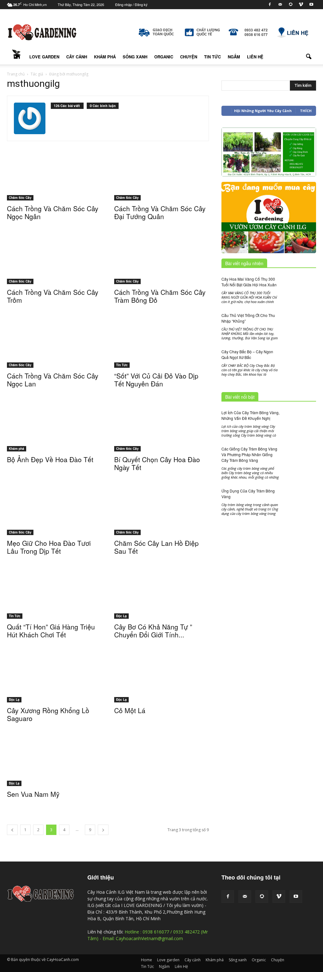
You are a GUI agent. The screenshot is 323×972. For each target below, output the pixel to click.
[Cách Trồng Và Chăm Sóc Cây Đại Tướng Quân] (161, 177)
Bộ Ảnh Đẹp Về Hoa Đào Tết (50, 459)
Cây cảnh (76, 57)
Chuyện (188, 57)
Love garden (44, 57)
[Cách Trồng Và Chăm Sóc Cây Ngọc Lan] (54, 344)
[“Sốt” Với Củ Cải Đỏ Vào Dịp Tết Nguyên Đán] (161, 346)
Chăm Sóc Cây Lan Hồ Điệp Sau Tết (156, 547)
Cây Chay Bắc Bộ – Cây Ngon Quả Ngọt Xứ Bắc (247, 354)
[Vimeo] (301, 4)
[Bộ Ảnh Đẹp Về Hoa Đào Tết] (54, 430)
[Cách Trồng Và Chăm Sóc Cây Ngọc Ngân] (54, 177)
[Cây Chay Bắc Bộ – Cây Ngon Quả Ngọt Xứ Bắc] (300, 360)
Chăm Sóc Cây (20, 197)
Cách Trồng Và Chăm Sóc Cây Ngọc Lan (52, 379)
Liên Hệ (255, 57)
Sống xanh (135, 57)
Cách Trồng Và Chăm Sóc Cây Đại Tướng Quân (160, 212)
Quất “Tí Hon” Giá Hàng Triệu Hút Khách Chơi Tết (51, 630)
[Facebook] (269, 4)
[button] (308, 56)
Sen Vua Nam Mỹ (33, 794)
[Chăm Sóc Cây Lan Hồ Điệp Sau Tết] (161, 513)
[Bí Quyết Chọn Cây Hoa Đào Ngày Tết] (161, 430)
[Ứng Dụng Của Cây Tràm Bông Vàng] (300, 509)
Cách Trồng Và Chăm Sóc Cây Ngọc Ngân (52, 212)
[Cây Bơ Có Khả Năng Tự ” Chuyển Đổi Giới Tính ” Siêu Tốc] (161, 597)
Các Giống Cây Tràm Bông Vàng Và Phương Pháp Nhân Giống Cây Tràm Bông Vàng (249, 454)
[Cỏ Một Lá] (161, 681)
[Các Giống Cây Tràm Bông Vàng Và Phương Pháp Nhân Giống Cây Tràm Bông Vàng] (300, 458)
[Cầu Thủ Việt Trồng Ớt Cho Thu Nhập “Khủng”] (300, 324)
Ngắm (234, 57)
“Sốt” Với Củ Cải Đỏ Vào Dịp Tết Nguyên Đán (156, 379)
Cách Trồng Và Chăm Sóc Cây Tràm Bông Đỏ (160, 296)
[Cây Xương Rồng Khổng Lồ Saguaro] (54, 681)
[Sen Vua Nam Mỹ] (54, 764)
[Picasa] (290, 4)
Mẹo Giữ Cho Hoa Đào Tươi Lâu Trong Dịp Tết (49, 547)
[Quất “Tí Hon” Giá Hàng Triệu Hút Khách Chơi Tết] (54, 597)
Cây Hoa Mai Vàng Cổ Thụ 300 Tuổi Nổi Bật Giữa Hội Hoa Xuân (249, 281)
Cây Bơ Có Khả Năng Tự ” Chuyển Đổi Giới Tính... (153, 630)
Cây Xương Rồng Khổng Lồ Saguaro (48, 714)
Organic (163, 57)
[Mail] (280, 4)
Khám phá (105, 57)
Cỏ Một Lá (129, 710)
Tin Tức (212, 57)
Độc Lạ (121, 616)
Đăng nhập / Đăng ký (131, 4)
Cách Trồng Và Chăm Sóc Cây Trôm (52, 296)
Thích (306, 110)
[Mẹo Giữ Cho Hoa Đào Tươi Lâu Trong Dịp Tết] (54, 513)
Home (16, 56)
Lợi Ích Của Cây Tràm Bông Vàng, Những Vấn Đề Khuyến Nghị (250, 415)
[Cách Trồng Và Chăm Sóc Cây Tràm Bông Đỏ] (161, 260)
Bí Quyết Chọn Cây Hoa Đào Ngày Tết (157, 463)
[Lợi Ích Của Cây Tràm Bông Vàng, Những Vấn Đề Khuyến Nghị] (300, 421)
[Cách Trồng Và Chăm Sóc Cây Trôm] (54, 260)
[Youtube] (311, 4)
